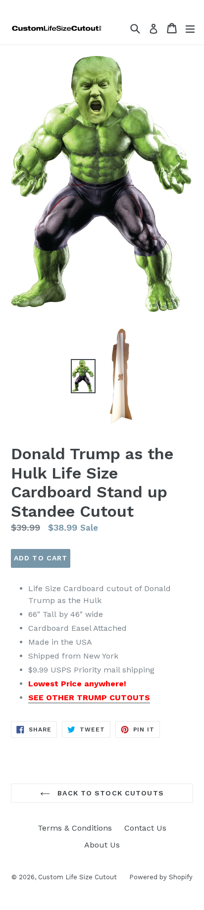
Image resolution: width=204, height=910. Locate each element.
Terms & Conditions (75, 828)
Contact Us (145, 828)
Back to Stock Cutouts (109, 793)
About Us (102, 844)
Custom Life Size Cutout (77, 877)
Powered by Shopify (161, 877)
